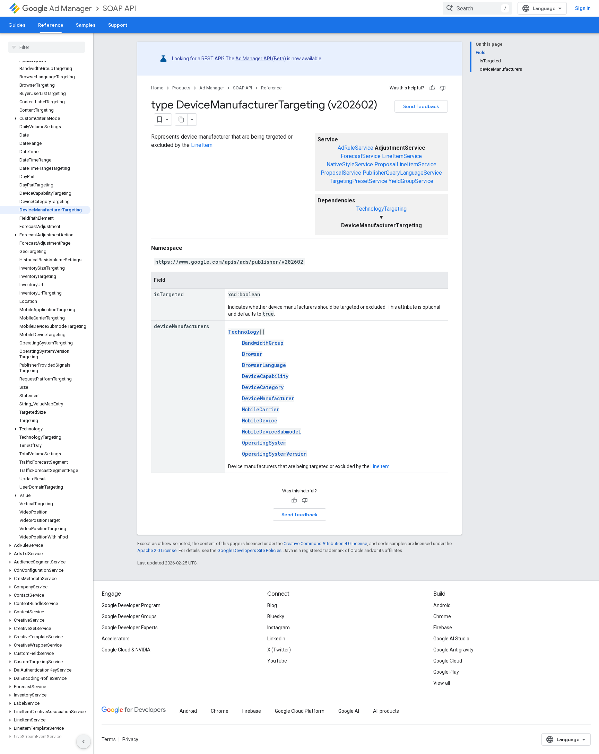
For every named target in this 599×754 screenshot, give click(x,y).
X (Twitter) (279, 649)
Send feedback (421, 106)
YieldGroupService (411, 181)
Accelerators (116, 638)
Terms (109, 739)
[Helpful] (432, 88)
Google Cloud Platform (299, 711)
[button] (45, 118)
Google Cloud (447, 661)
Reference (50, 25)
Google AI (348, 711)
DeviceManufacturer (268, 398)
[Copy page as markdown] (181, 119)
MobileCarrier (260, 409)
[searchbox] (46, 47)
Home (157, 87)
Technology (243, 331)
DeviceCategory (263, 387)
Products (181, 87)
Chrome (442, 616)
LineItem (201, 145)
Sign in (583, 8)
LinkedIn (276, 638)
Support (117, 25)
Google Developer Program (131, 605)
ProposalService (341, 172)
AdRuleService (355, 147)
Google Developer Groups (129, 616)
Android (442, 605)
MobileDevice (259, 420)
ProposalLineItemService (405, 164)
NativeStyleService (350, 164)
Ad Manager (70, 8)
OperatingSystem (264, 442)
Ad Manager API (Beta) (260, 58)
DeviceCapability (265, 376)
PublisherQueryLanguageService (402, 172)
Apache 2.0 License (156, 550)
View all (441, 683)
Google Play (446, 672)
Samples (86, 25)
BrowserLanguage (264, 365)
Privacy (130, 739)
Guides (17, 25)
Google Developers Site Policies (249, 550)
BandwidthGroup (263, 343)
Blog (272, 605)
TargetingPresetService (358, 181)
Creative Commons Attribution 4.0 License (325, 543)
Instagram (278, 627)
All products (386, 711)
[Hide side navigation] (83, 741)
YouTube (277, 661)
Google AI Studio (451, 638)
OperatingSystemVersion (274, 453)
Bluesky (275, 616)
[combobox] (477, 8)
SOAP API (119, 8)
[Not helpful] (442, 88)
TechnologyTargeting (381, 208)
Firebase (442, 627)
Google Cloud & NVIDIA (126, 649)
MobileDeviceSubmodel (271, 431)
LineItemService (402, 156)
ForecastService (361, 156)
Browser (252, 354)
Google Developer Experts (130, 627)
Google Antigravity (453, 649)
